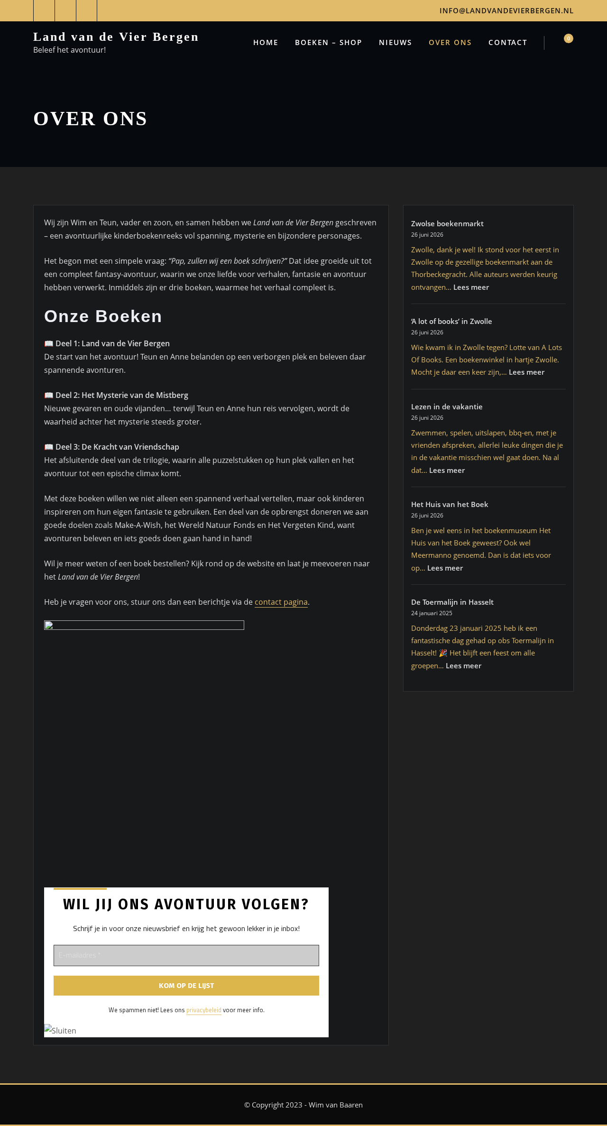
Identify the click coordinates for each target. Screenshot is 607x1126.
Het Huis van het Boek (449, 504)
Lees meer (471, 287)
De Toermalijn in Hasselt (452, 602)
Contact (507, 42)
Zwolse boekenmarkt (447, 223)
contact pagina (281, 602)
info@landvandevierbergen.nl (507, 10)
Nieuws (395, 42)
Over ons (450, 42)
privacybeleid (203, 1010)
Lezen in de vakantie (447, 406)
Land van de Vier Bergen (116, 37)
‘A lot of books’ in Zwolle (451, 321)
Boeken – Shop (328, 42)
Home (265, 42)
